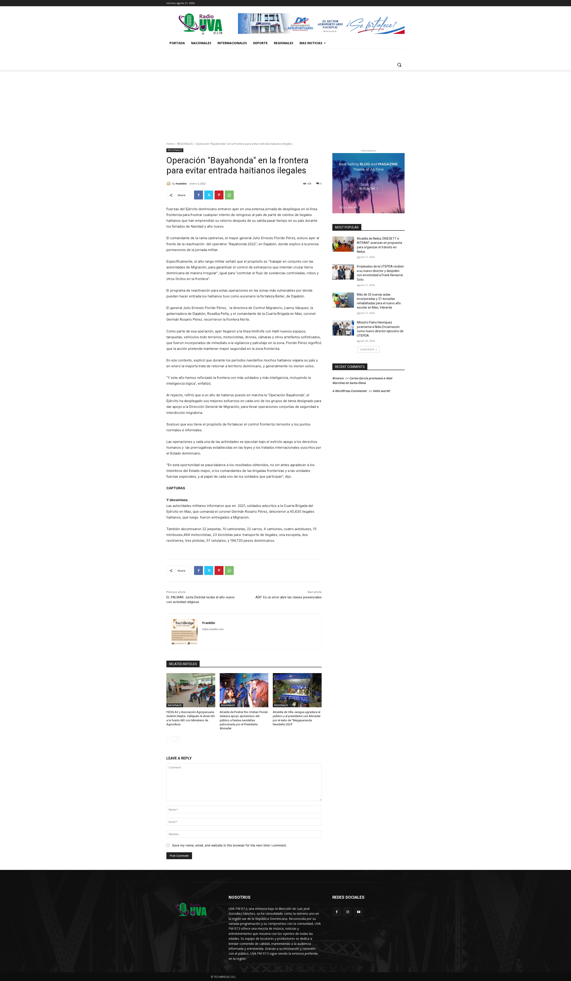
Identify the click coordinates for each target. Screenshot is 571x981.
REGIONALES (185, 144)
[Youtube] (358, 911)
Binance (337, 378)
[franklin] (169, 183)
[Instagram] (347, 911)
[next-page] (176, 739)
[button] (399, 64)
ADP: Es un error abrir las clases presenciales (288, 597)
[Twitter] (208, 195)
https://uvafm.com (213, 629)
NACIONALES (175, 705)
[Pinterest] (219, 195)
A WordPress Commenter (349, 391)
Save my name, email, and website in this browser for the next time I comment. (229, 845)
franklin (181, 183)
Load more (367, 349)
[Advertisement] (285, 103)
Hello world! (381, 391)
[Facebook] (198, 195)
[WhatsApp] (229, 195)
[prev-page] (169, 739)
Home (170, 144)
